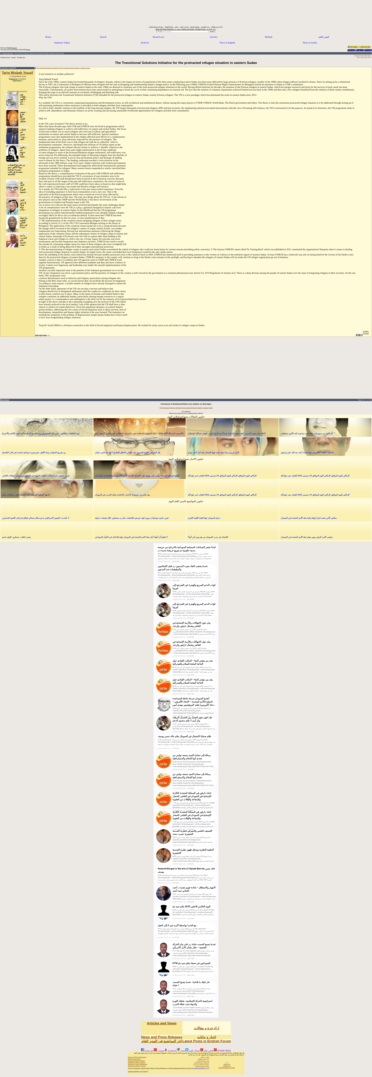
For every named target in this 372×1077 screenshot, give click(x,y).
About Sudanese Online (227, 1068)
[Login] (359, 51)
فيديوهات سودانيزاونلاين (201, 1062)
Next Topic (367, 55)
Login (14, 48)
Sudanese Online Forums (137, 1066)
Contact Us (227, 1066)
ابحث (177, 27)
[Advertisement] (186, 12)
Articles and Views (188, 29)
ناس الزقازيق (212, 29)
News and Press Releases (165, 29)
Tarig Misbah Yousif (17, 72)
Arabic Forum (366, 332)
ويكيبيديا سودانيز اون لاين (201, 1064)
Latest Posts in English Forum (206, 1041)
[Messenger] (351, 51)
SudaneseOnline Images (136, 1061)
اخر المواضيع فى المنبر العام (161, 1041)
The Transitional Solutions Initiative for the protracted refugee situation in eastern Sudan (63, 68)
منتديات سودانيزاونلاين (156, 27)
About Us (227, 1064)
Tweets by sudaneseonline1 (17, 91)
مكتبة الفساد (169, 27)
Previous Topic (359, 55)
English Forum (201, 29)
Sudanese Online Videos (136, 1062)
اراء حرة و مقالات (217, 27)
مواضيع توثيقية (195, 27)
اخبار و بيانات (184, 27)
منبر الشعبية (205, 27)
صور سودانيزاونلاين (203, 1061)
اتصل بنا (178, 29)
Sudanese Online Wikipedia (137, 1064)
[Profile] (368, 51)
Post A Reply (5, 400)
